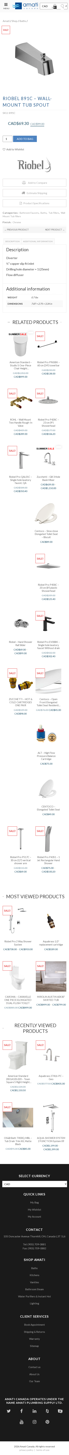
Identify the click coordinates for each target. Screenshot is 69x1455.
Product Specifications (36, 203)
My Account (34, 1216)
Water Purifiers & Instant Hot (34, 1296)
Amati (6, 20)
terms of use (42, 1450)
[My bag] (54, 7)
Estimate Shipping (37, 193)
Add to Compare (37, 182)
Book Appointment (34, 1324)
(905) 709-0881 (37, 1244)
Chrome (17, 222)
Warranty (34, 1338)
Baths (22, 20)
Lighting (34, 1303)
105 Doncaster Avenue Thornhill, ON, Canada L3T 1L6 (34, 1236)
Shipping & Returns (34, 1331)
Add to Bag (25, 138)
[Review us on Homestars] (60, 1411)
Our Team (34, 1381)
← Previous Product (16, 229)
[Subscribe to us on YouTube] (21, 1422)
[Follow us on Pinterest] (47, 1422)
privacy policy (26, 1450)
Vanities (34, 1282)
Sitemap (34, 1345)
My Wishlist (34, 1209)
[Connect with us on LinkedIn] (34, 1411)
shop (14, 20)
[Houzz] (47, 1411)
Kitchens (34, 1275)
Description (12, 241)
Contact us (34, 1367)
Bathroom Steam (34, 1289)
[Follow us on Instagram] (34, 1422)
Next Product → (55, 229)
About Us (34, 1374)
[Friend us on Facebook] (21, 1411)
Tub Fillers (53, 212)
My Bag (34, 1202)
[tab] (13, 241)
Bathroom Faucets (29, 212)
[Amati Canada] (25, 6)
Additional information (38, 241)
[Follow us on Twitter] (8, 1411)
